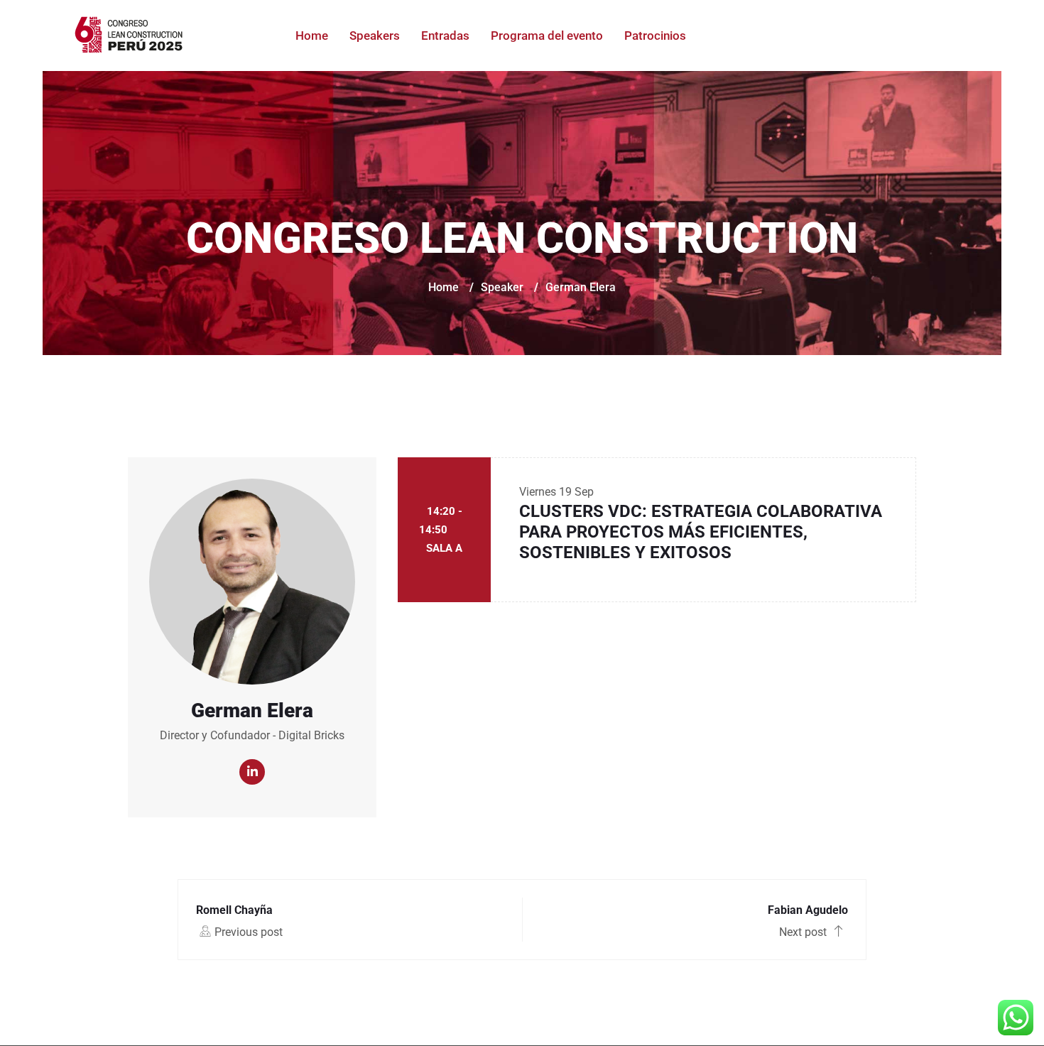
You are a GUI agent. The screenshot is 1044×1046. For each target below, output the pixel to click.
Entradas (445, 35)
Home (311, 35)
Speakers (374, 35)
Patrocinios (655, 35)
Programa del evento (547, 35)
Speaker (502, 287)
